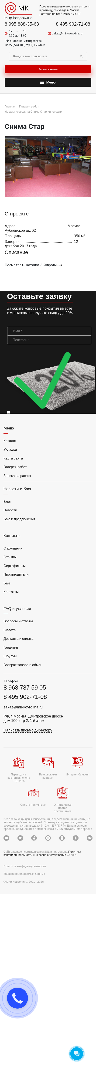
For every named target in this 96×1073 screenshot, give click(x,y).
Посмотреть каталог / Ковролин (31, 265)
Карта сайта (13, 458)
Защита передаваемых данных (24, 873)
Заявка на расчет (17, 476)
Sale (6, 583)
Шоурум (10, 656)
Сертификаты (14, 566)
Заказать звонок (48, 69)
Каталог (9, 441)
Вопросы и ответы (18, 621)
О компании (12, 548)
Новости (10, 510)
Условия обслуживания (51, 855)
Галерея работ (15, 467)
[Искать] (81, 56)
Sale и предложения (19, 519)
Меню (51, 82)
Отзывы (10, 557)
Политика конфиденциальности (24, 866)
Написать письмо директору (27, 730)
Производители (15, 574)
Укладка (10, 449)
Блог (7, 501)
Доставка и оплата (18, 638)
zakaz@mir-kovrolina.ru (67, 33)
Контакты (11, 592)
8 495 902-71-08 (73, 24)
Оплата (9, 630)
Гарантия (10, 647)
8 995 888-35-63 (22, 24)
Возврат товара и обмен (22, 665)
